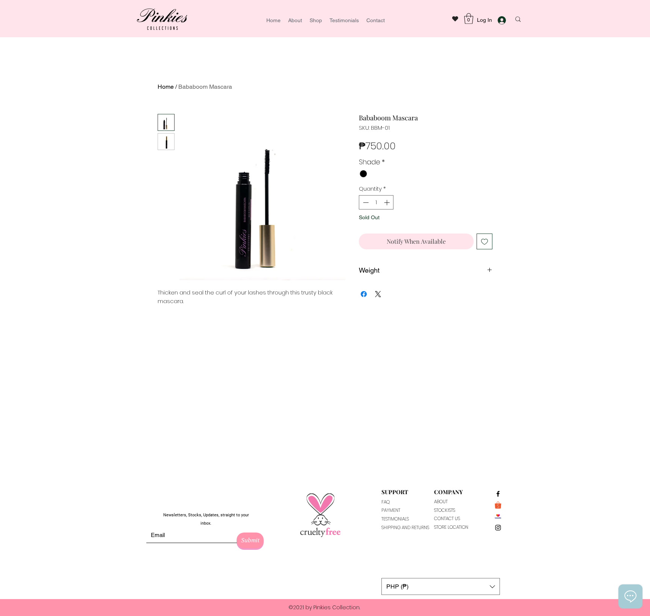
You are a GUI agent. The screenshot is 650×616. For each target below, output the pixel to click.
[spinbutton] (376, 202)
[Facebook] (498, 494)
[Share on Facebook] (363, 294)
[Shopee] (498, 505)
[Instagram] (498, 527)
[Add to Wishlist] (484, 241)
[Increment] (388, 202)
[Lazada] (498, 516)
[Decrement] (365, 202)
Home (166, 86)
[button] (468, 18)
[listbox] (440, 586)
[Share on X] (378, 294)
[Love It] (455, 18)
